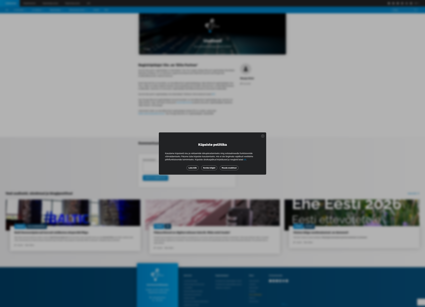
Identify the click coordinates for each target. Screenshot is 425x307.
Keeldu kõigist (209, 168)
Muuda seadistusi (229, 168)
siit (245, 159)
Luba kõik (192, 168)
